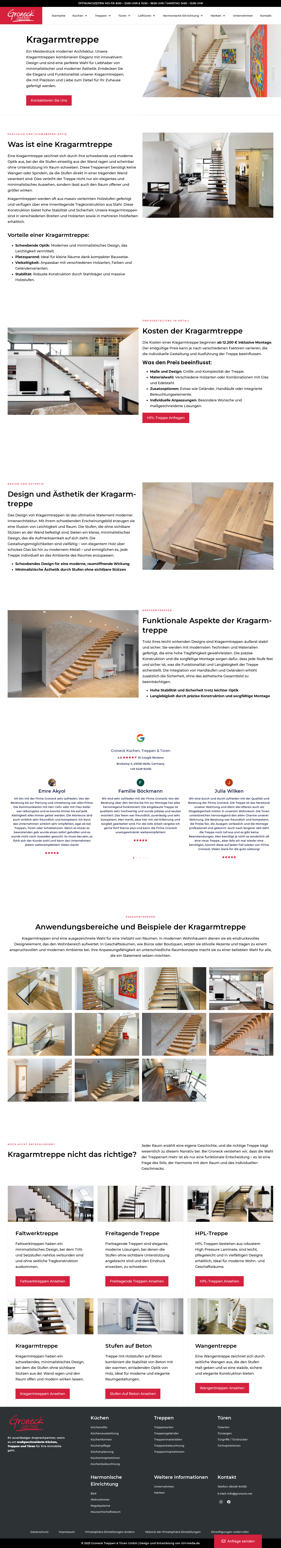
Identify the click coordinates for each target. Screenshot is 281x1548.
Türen (224, 1418)
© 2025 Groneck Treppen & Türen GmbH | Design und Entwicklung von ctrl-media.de (140, 1543)
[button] (80, 16)
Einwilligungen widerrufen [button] (230, 1532)
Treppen (164, 1418)
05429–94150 (238, 1486)
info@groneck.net (239, 1493)
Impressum (67, 1532)
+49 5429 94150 (140, 769)
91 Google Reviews (151, 757)
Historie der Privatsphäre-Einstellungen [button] (173, 1532)
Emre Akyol (51, 791)
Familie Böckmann (140, 791)
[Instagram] (221, 1501)
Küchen (100, 1418)
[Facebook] (228, 1501)
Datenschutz (39, 1532)
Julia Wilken (229, 791)
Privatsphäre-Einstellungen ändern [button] (110, 1532)
